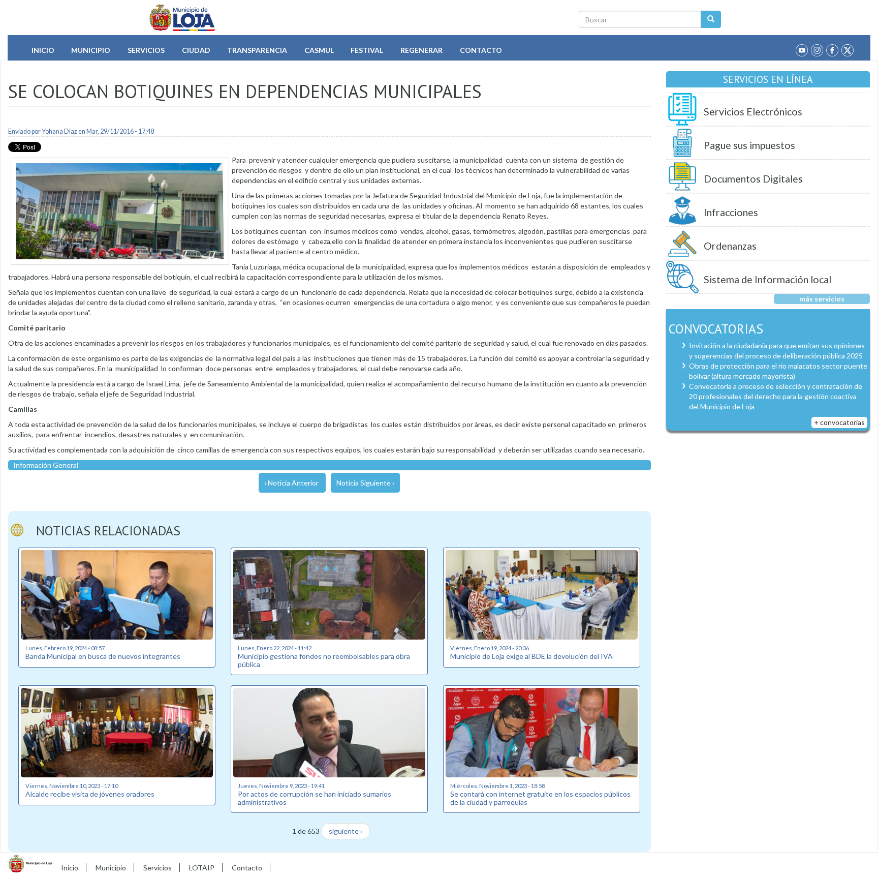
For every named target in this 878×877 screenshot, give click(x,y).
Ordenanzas (730, 246)
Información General (45, 465)
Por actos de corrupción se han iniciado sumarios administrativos (314, 798)
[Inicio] (182, 18)
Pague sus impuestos (749, 145)
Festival (367, 50)
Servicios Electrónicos (753, 111)
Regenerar (421, 50)
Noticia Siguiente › (365, 482)
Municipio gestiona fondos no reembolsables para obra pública (324, 660)
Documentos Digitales (753, 179)
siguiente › (345, 831)
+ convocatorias (839, 422)
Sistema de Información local (767, 279)
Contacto (481, 50)
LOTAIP (201, 867)
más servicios (821, 298)
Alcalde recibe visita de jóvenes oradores (89, 794)
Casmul (319, 50)
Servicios (146, 50)
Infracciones (731, 212)
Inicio (43, 50)
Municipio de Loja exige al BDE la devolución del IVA (531, 656)
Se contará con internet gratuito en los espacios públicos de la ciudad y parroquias (540, 798)
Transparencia (257, 50)
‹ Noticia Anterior (291, 482)
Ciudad (196, 50)
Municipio (90, 50)
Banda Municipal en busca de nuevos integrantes (102, 656)
